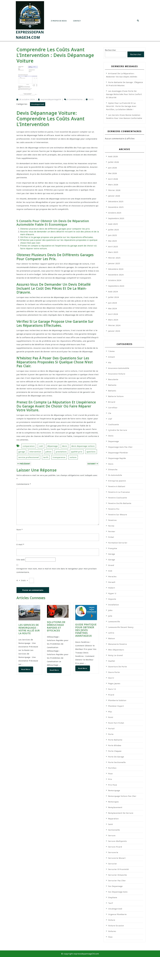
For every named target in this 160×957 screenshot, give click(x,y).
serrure (111, 835)
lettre (111, 633)
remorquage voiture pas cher (122, 796)
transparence (59, 457)
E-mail (20, 544)
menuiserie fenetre (117, 644)
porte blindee (114, 745)
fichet (111, 537)
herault (111, 582)
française (112, 548)
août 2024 (113, 291)
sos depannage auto (118, 892)
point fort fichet (116, 723)
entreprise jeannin (117, 481)
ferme (111, 526)
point (110, 717)
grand (111, 565)
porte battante (115, 740)
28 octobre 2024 (27, 99)
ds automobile (115, 475)
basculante (113, 379)
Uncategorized (37, 104)
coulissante (113, 424)
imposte (112, 599)
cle (109, 413)
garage (21, 451)
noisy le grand (115, 655)
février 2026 (114, 190)
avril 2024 (113, 314)
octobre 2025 (114, 213)
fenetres (112, 520)
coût (41, 446)
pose (110, 773)
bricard (111, 402)
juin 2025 (112, 235)
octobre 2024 (114, 280)
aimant (111, 357)
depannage (113, 441)
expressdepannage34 (51, 99)
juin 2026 (112, 167)
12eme (111, 351)
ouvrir (111, 678)
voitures (112, 931)
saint (110, 824)
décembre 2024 (115, 269)
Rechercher (110, 50)
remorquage (114, 790)
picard (111, 695)
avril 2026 (113, 179)
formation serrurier (117, 542)
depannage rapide (117, 458)
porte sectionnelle (117, 762)
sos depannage (115, 886)
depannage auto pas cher (120, 447)
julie (110, 616)
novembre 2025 (116, 207)
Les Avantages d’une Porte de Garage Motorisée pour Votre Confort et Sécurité (124, 94)
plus (110, 711)
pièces (48, 451)
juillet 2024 (113, 297)
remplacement (115, 807)
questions (91, 451)
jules (110, 610)
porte (110, 734)
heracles (112, 576)
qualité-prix (76, 451)
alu (109, 362)
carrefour (112, 407)
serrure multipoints (117, 841)
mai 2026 (112, 173)
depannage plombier (118, 452)
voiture (73, 457)
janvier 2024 (114, 331)
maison (111, 638)
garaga (111, 554)
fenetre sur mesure (117, 514)
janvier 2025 (114, 263)
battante (112, 385)
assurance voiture (116, 374)
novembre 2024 (116, 274)
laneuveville (114, 621)
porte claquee (114, 751)
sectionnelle (114, 830)
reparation (113, 818)
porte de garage (116, 756)
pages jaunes (114, 683)
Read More (24, 668)
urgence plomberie (117, 914)
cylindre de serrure (117, 430)
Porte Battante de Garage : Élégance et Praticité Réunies (124, 84)
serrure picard (115, 847)
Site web (21, 559)
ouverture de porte (117, 666)
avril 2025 (113, 246)
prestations (61, 451)
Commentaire (24, 484)
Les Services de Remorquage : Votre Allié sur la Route (29, 629)
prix (110, 779)
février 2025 (114, 258)
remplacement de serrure (120, 813)
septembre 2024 (116, 286)
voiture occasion (116, 925)
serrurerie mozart (117, 858)
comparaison (29, 446)
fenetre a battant (116, 486)
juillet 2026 (113, 162)
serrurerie (113, 852)
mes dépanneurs (116, 649)
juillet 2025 (113, 229)
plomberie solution (117, 700)
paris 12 (112, 689)
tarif (110, 903)
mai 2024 (112, 308)
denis (110, 436)
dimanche (112, 469)
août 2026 (113, 156)
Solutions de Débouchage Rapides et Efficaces (56, 626)
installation (113, 604)
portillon (112, 768)
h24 (110, 571)
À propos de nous (59, 21)
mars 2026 (113, 184)
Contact (77, 21)
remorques (113, 802)
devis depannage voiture (83, 446)
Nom (20, 529)
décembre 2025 (115, 201)
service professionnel (28, 457)
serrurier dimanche (117, 875)
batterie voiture (116, 396)
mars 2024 (113, 319)
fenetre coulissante (117, 497)
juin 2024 (112, 303)
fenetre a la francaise (119, 492)
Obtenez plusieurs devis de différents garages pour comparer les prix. (55, 228)
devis (64, 446)
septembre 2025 (116, 218)
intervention (35, 451)
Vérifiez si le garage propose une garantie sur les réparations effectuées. (56, 237)
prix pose (112, 785)
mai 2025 (112, 241)
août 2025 (113, 224)
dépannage (52, 446)
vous (110, 937)
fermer (111, 531)
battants (112, 390)
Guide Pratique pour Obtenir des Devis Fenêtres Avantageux (86, 630)
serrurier (112, 863)
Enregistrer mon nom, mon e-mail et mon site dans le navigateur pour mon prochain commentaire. (57, 570)
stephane (112, 897)
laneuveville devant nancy (121, 627)
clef (110, 419)
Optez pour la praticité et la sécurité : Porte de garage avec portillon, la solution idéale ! (121, 106)
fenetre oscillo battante (119, 503)
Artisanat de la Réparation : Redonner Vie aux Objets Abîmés (121, 75)
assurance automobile (118, 368)
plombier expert (116, 706)
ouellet (111, 661)
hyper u (112, 593)
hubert (111, 588)
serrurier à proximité (118, 869)
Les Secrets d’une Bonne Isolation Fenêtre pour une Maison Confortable (124, 116)
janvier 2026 (114, 196)
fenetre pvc (113, 509)
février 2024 (114, 325)
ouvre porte (114, 672)
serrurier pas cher (117, 880)
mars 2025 (113, 252)
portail (111, 728)
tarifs (45, 457)
